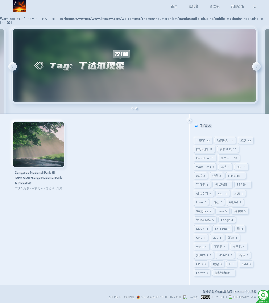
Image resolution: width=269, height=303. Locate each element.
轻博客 (194, 6)
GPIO (201, 264)
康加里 (49, 188)
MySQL (202, 228)
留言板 (215, 6)
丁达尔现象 (22, 188)
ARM (246, 264)
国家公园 (37, 188)
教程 (200, 175)
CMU (200, 237)
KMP (222, 193)
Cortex (202, 273)
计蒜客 (203, 140)
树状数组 (222, 184)
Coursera (222, 228)
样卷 (216, 175)
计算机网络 (205, 220)
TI (231, 264)
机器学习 (203, 193)
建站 (217, 264)
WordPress (205, 167)
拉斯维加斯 (224, 273)
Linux (201, 202)
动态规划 (225, 140)
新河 (59, 188)
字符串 (202, 184)
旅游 (238, 193)
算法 (225, 167)
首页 (174, 6)
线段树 (235, 202)
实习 (241, 167)
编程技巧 (203, 211)
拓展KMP (203, 255)
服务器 (243, 184)
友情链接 (237, 6)
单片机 (239, 246)
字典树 (220, 246)
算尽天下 (229, 158)
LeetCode (235, 175)
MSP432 (225, 255)
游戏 (245, 140)
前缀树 (240, 211)
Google (227, 220)
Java (222, 211)
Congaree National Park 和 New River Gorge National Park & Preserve (38, 177)
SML (216, 237)
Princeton (205, 158)
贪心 (217, 202)
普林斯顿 (228, 149)
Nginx (201, 246)
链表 (243, 255)
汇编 (232, 237)
